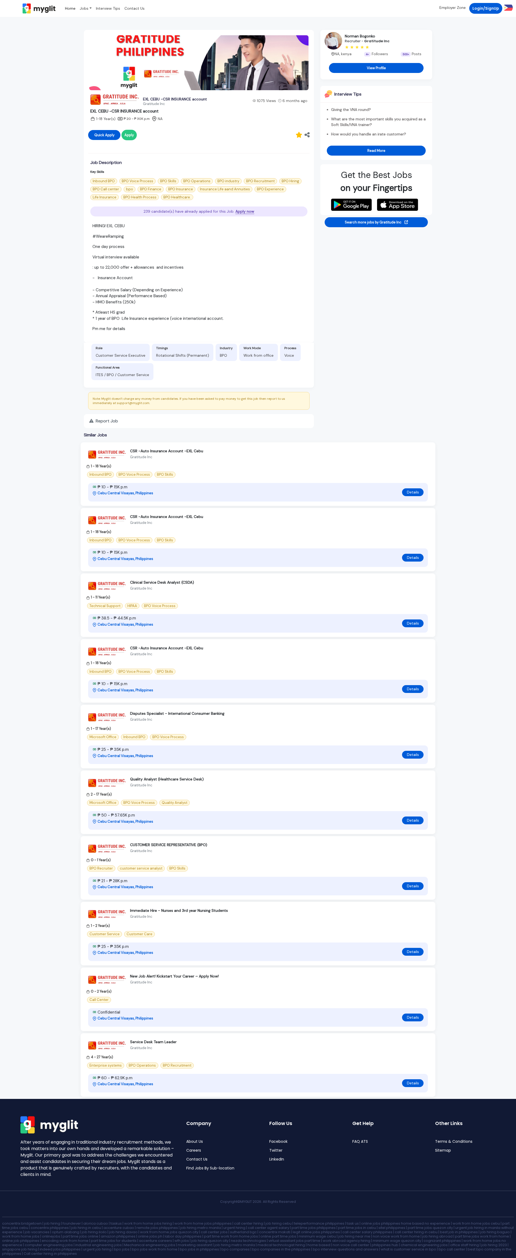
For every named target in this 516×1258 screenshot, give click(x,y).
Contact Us (134, 8)
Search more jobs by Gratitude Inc (373, 222)
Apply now (244, 211)
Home (70, 8)
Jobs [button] (84, 8)
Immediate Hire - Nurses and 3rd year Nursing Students (179, 910)
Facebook (278, 1141)
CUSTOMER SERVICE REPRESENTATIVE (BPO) (168, 844)
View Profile (376, 68)
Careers (193, 1150)
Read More (376, 150)
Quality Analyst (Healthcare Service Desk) (167, 779)
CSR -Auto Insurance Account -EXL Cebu (166, 450)
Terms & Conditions (453, 1141)
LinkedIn (276, 1159)
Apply (129, 135)
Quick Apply (104, 135)
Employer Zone (452, 7)
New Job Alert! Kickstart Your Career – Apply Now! (174, 976)
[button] (507, 7)
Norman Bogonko (360, 36)
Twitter (275, 1150)
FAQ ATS (360, 1141)
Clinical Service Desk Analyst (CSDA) (162, 582)
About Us (194, 1141)
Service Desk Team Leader (153, 1041)
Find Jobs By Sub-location (210, 1168)
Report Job (106, 421)
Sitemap (443, 1150)
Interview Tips (108, 8)
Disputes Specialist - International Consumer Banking (177, 713)
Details (413, 492)
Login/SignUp (485, 8)
